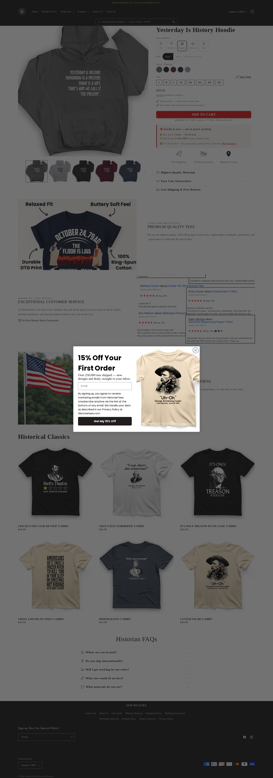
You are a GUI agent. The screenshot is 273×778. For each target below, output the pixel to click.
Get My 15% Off (105, 421)
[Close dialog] (195, 350)
